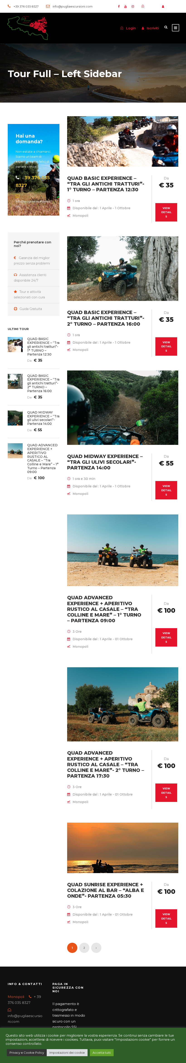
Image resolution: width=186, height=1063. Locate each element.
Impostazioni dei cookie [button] (67, 1052)
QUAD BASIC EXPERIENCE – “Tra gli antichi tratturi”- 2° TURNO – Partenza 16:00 (105, 318)
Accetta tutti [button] (102, 1052)
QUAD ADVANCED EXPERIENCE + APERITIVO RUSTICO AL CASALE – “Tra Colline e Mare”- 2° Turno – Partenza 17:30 (105, 764)
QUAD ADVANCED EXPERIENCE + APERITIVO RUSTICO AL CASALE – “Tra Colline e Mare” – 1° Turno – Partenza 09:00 (104, 609)
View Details (166, 212)
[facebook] (119, 6)
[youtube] (125, 6)
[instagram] (133, 6)
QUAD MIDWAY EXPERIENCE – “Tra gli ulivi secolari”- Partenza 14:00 (105, 462)
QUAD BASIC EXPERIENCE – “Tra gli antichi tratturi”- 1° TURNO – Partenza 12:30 (105, 183)
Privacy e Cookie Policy (27, 1052)
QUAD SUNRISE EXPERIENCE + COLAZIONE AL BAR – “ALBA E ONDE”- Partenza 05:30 (105, 890)
